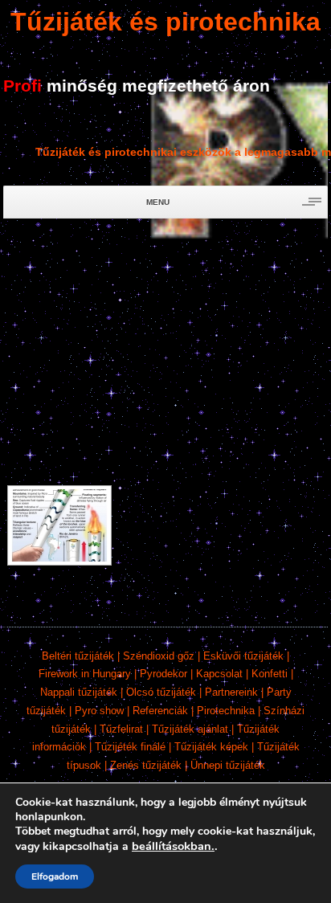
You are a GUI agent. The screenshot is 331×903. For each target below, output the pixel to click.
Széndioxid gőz (158, 656)
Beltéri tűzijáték (78, 656)
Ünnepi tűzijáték (227, 765)
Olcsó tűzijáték (161, 692)
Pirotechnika (226, 711)
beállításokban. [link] (173, 846)
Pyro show (99, 711)
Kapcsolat (219, 674)
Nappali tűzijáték (78, 692)
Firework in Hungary (85, 674)
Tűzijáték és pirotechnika (165, 21)
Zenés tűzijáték (146, 765)
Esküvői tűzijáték (243, 656)
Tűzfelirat (121, 729)
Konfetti (269, 674)
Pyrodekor (163, 674)
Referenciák (160, 711)
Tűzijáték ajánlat (190, 729)
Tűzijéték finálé (130, 747)
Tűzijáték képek (211, 747)
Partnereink (231, 692)
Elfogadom (54, 876)
